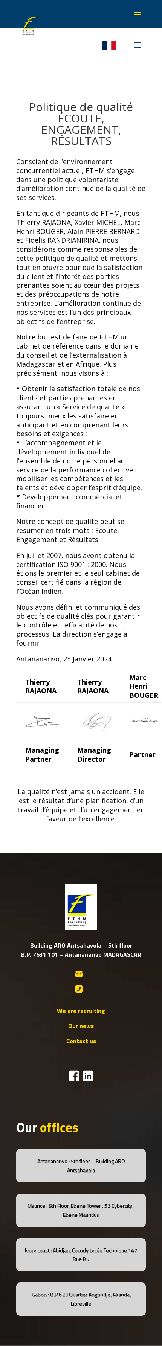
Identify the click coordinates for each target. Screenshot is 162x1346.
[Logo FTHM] (29, 36)
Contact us (81, 1041)
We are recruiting (81, 1010)
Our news (81, 1025)
